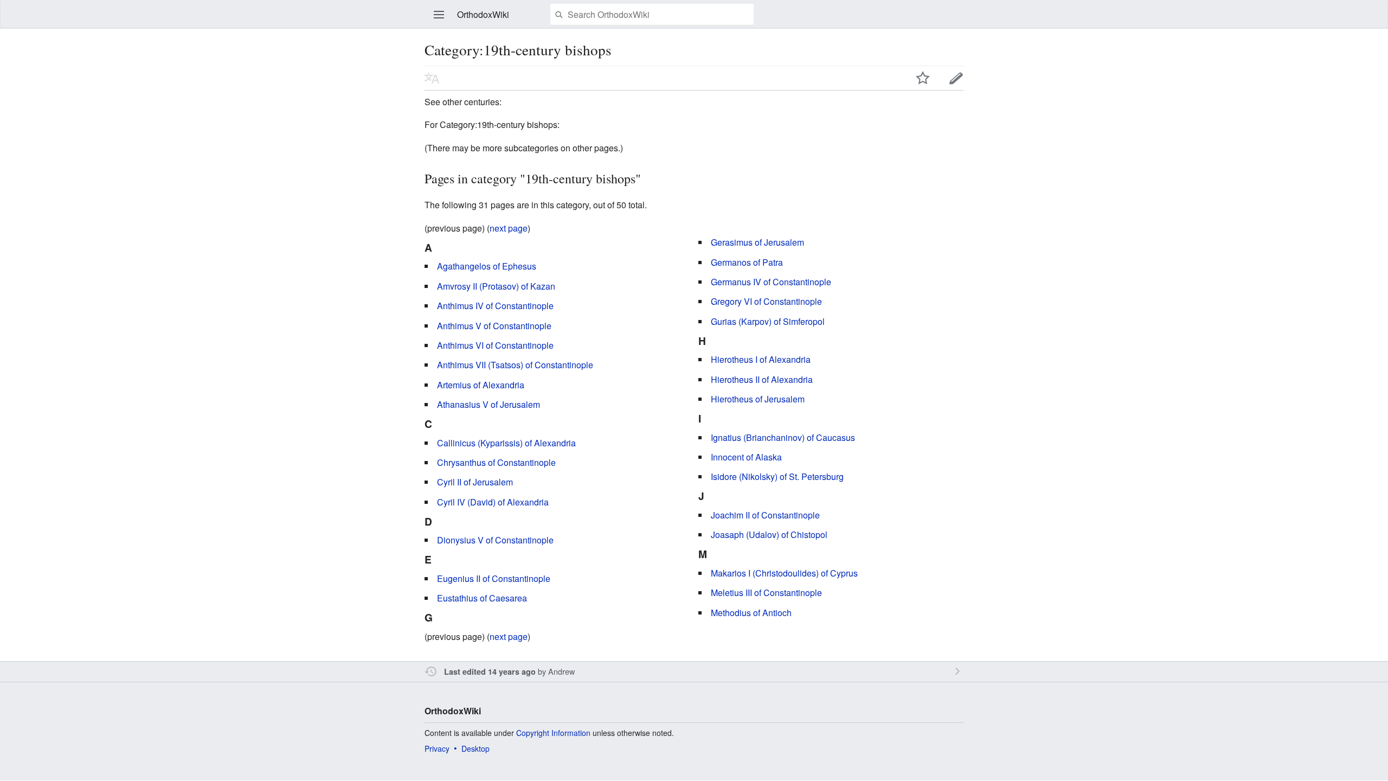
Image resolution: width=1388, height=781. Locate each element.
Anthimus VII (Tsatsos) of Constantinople (515, 365)
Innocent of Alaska (746, 457)
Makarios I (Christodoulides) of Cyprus (784, 573)
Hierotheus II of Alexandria (762, 379)
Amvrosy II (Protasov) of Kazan (496, 286)
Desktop (475, 748)
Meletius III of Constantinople (766, 592)
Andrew (561, 671)
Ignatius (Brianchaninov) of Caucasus (783, 437)
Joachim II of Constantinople (765, 515)
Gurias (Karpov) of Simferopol (768, 321)
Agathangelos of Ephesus (486, 266)
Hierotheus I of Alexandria (761, 359)
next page (509, 228)
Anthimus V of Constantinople (494, 325)
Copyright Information (553, 732)
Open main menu (439, 14)
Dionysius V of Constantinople (495, 540)
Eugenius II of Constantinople (493, 578)
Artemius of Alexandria (480, 385)
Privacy (437, 748)
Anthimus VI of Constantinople (495, 345)
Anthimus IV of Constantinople (495, 305)
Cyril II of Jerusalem (475, 482)
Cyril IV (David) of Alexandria (493, 502)
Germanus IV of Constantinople (771, 282)
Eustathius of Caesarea (482, 598)
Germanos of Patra (747, 262)
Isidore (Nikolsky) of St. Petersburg (777, 476)
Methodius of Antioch (751, 612)
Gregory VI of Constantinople (766, 301)
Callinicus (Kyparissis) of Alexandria (506, 443)
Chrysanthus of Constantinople (496, 462)
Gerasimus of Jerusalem (757, 242)
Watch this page (923, 78)
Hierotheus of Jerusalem (758, 399)
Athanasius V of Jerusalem (488, 404)
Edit (956, 78)
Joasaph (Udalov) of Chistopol (769, 534)
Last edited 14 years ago (490, 671)
